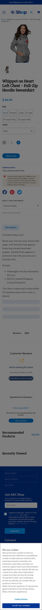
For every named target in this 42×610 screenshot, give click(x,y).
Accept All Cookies (21, 606)
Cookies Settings (20, 599)
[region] (21, 576)
